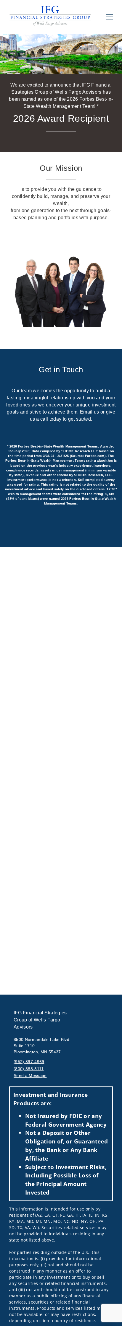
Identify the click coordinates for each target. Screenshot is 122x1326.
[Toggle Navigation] (109, 16)
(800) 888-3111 (29, 1068)
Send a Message (30, 1075)
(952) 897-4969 (29, 1061)
